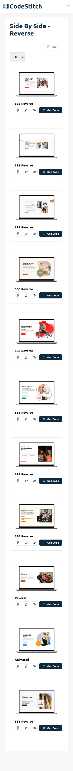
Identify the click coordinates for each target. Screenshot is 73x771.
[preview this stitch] (34, 110)
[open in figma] (18, 110)
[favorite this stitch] (26, 110)
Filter (54, 46)
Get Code (53, 110)
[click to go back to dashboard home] (22, 6)
